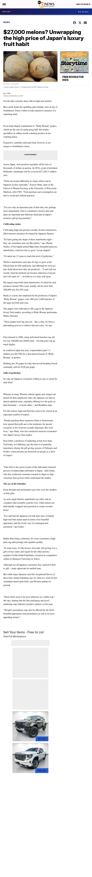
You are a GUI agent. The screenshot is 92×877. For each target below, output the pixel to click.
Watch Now (82, 4)
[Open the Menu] (4, 4)
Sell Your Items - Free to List (23, 632)
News (6, 22)
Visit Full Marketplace (14, 636)
